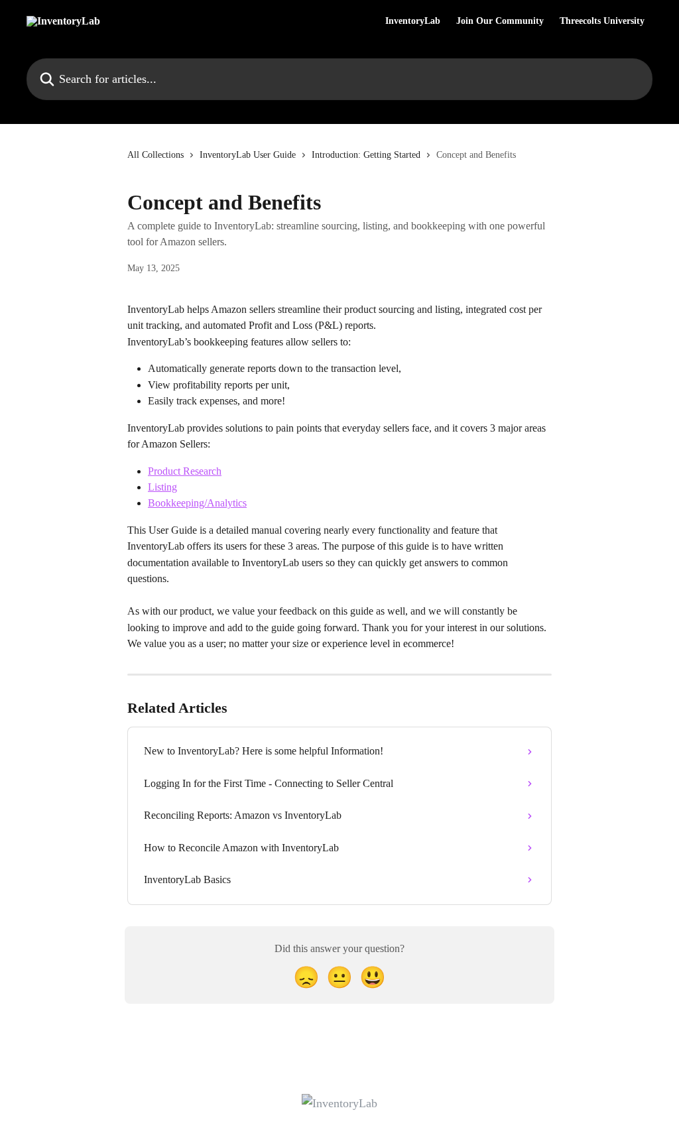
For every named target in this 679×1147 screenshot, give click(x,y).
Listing (162, 487)
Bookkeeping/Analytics (197, 503)
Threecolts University (602, 21)
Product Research (184, 471)
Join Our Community (500, 21)
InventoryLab (412, 21)
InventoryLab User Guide (248, 155)
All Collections (155, 155)
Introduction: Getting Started (366, 155)
